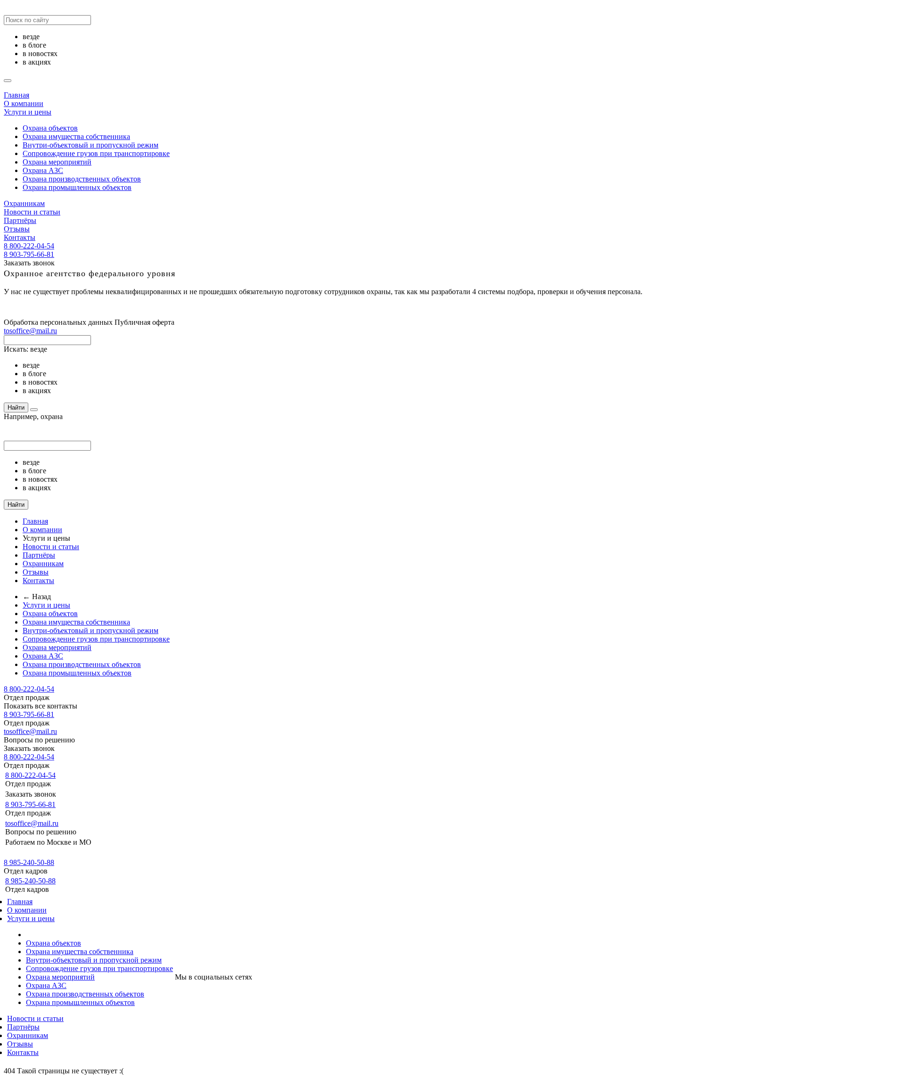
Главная (16, 95)
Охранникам (24, 203)
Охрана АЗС (43, 170)
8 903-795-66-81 (29, 254)
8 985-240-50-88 (29, 862)
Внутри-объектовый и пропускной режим (90, 145)
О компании (23, 103)
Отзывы (17, 229)
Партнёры (20, 220)
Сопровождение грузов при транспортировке (96, 153)
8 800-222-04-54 (29, 246)
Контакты (19, 237)
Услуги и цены (27, 112)
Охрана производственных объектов (82, 179)
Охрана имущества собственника (76, 136)
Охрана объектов (50, 128)
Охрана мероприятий (57, 162)
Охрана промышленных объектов (77, 187)
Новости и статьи (32, 212)
